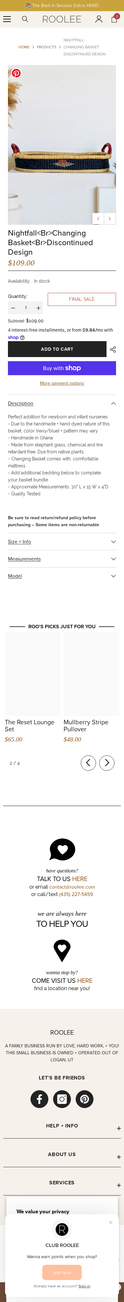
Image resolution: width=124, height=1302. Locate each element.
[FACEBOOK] (39, 1099)
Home (24, 47)
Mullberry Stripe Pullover (86, 726)
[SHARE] (111, 349)
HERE (79, 878)
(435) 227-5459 (76, 894)
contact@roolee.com (72, 886)
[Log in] (99, 19)
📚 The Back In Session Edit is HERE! (62, 5)
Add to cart (57, 349)
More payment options (62, 383)
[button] (98, 218)
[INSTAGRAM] (62, 1099)
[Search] (25, 19)
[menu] (7, 19)
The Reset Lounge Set (29, 726)
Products (46, 47)
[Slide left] (88, 763)
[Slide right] (106, 763)
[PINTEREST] (84, 1099)
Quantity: (17, 296)
